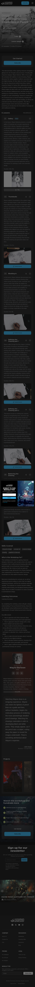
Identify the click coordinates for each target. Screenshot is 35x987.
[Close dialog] (33, 482)
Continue (9, 497)
